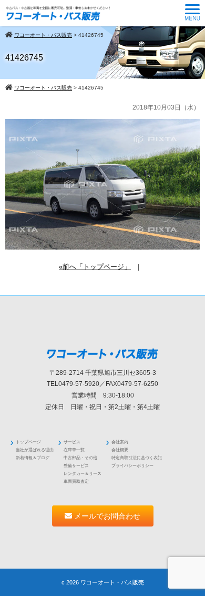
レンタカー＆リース (82, 473)
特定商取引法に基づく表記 (136, 457)
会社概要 (119, 450)
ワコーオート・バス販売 (112, 582)
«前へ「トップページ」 (95, 267)
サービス (72, 442)
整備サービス (76, 465)
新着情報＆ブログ (32, 457)
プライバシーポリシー (132, 465)
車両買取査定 (76, 481)
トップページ (28, 442)
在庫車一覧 (74, 450)
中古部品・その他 (80, 457)
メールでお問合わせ (106, 516)
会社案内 (119, 442)
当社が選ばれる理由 (35, 450)
